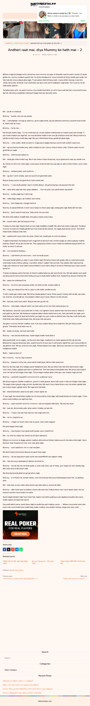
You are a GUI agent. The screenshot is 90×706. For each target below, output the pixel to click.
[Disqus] (45, 614)
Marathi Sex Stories (16, 570)
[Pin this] (13, 549)
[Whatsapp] (21, 549)
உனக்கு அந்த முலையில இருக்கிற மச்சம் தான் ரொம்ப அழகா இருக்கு (28, 688)
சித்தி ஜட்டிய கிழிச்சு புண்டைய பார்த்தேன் (18, 680)
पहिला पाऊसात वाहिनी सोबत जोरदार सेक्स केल (73, 562)
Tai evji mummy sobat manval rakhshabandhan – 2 (20, 577)
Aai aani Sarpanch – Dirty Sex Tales (43, 562)
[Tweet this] (8, 549)
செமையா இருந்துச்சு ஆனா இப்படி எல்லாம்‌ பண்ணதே (22, 692)
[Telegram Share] (17, 549)
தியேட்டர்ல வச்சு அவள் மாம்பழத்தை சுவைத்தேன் (21, 684)
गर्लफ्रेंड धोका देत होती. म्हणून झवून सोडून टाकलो (15, 562)
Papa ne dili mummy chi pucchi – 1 (75, 577)
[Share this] (4, 549)
